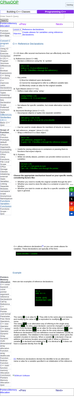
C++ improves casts (4, 82)
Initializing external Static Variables (5, 177)
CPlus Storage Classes (4, 169)
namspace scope (5, 192)
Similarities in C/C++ (5, 57)
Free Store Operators (5, 320)
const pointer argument (4, 291)
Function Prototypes (5, 32)
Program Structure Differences (5, 63)
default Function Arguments (5, 144)
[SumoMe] (71, 213)
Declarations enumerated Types (6, 90)
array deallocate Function (5, 355)
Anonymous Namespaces (6, 197)
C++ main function (4, 366)
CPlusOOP (9, 2)
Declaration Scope (5, 103)
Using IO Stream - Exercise (4, 51)
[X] (71, 199)
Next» (59, 24)
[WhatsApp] (71, 189)
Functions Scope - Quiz (4, 211)
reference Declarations (6, 298)
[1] (42, 246)
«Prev (22, 24)
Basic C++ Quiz (5, 124)
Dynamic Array (4, 334)
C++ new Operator (4, 325)
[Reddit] (71, 208)
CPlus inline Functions (4, 156)
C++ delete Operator (5, 330)
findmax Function (4, 361)
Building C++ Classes (18, 11)
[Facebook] (71, 194)
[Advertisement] (8, 246)
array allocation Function (4, 348)
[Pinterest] (71, 203)
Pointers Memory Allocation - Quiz (5, 381)
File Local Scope (4, 163)
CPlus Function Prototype (4, 137)
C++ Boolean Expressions (6, 70)
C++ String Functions (5, 76)
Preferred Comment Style (4, 109)
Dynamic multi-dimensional (5, 341)
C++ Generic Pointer (4, 309)
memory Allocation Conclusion (5, 372)
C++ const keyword (5, 285)
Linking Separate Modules (4, 186)
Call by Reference (5, 303)
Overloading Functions (5, 150)
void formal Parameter (5, 315)
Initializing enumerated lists (5, 97)
